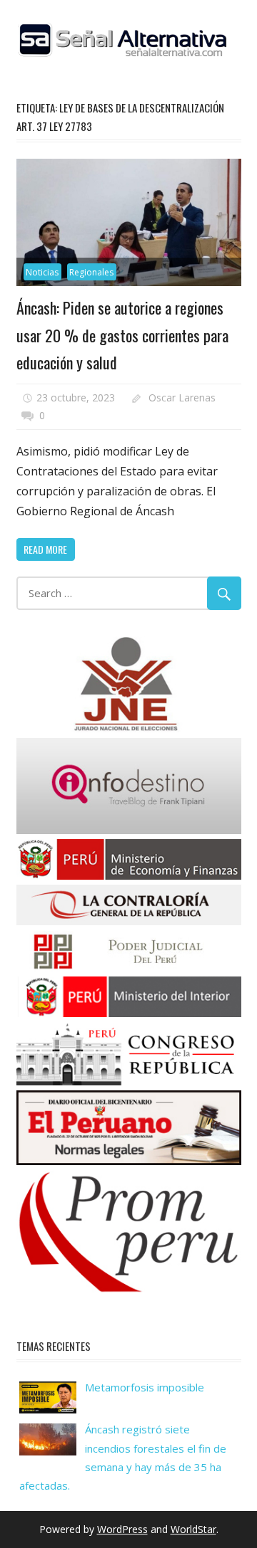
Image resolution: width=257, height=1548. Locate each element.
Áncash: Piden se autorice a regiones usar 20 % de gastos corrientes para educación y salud (122, 335)
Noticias (42, 272)
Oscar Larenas (182, 397)
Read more (45, 549)
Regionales (91, 272)
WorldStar (193, 1529)
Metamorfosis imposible (144, 1387)
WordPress (122, 1529)
